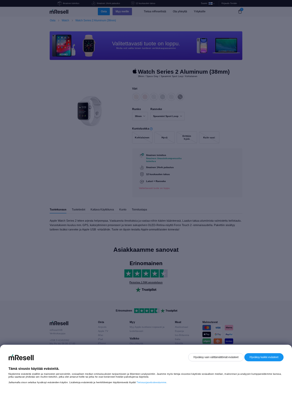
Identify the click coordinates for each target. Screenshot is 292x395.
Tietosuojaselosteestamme (151, 382)
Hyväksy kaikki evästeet (264, 357)
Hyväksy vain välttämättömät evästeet (215, 357)
